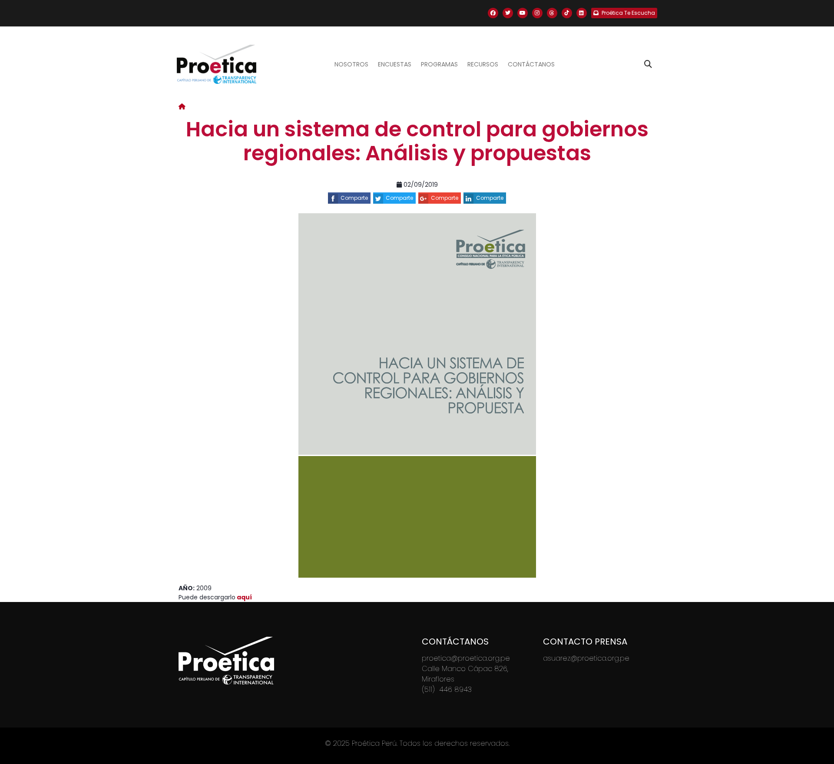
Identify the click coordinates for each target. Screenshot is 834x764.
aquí (243, 597)
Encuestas (394, 64)
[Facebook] (493, 13)
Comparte (354, 198)
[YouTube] (522, 13)
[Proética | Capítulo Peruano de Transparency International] (216, 64)
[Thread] (552, 13)
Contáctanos (531, 64)
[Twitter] (508, 13)
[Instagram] (537, 13)
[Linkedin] (581, 13)
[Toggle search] (648, 64)
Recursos (482, 64)
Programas (439, 64)
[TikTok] (567, 13)
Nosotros (351, 64)
